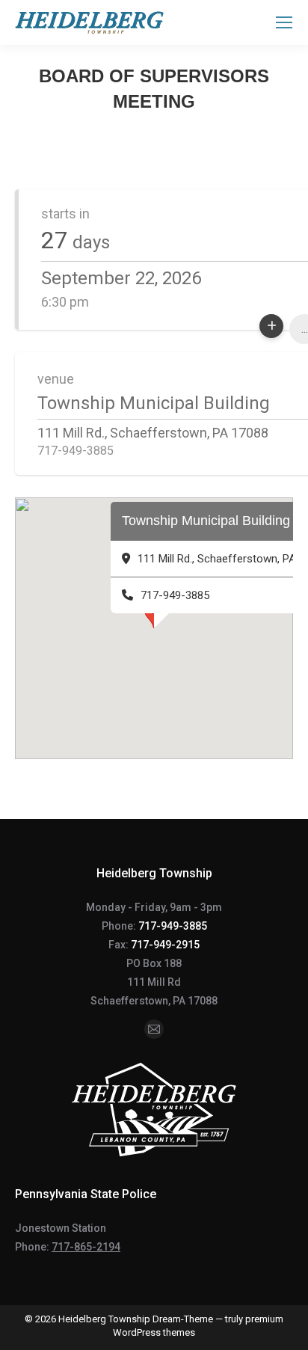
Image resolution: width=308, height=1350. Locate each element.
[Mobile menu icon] (284, 22)
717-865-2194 (86, 1247)
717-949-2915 (165, 945)
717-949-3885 (172, 926)
